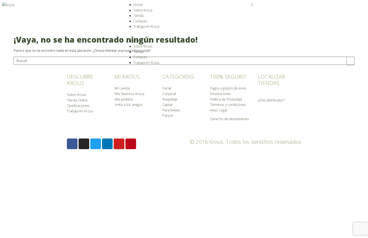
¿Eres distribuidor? (271, 100)
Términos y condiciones (228, 104)
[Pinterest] (130, 143)
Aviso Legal (218, 110)
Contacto (140, 21)
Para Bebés (171, 110)
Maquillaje (170, 99)
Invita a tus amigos (129, 104)
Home (138, 4)
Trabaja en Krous (146, 26)
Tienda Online (77, 100)
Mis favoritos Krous (129, 93)
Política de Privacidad (226, 99)
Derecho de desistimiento (229, 119)
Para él (167, 115)
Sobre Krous (142, 10)
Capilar (167, 104)
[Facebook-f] (72, 143)
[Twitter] (95, 143)
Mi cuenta (122, 88)
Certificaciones (78, 105)
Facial (166, 88)
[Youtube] (119, 143)
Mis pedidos (124, 99)
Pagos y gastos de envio (228, 88)
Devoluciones (220, 93)
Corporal (169, 93)
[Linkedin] (107, 143)
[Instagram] (84, 143)
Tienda (138, 15)
